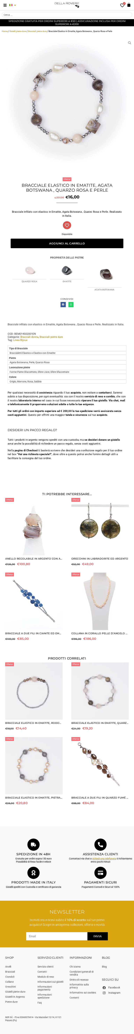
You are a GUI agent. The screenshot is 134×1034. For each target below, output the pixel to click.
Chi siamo (75, 966)
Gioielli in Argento (15, 996)
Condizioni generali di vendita (82, 973)
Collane (9, 981)
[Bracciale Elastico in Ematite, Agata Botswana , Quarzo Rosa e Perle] (67, 105)
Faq (40, 1002)
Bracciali (10, 971)
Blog (104, 966)
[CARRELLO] (129, 5)
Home (5, 31)
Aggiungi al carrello (67, 243)
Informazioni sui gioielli (51, 981)
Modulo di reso (46, 976)
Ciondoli (9, 976)
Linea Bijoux (20, 340)
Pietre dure (11, 1001)
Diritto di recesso (79, 979)
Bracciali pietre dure (37, 31)
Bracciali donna (29, 337)
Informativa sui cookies (83, 992)
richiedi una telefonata (104, 858)
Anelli (8, 966)
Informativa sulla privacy (79, 986)
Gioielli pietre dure (17, 31)
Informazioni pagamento (45, 988)
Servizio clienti (46, 966)
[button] (63, 304)
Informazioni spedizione (45, 996)
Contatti (42, 971)
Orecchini (10, 986)
